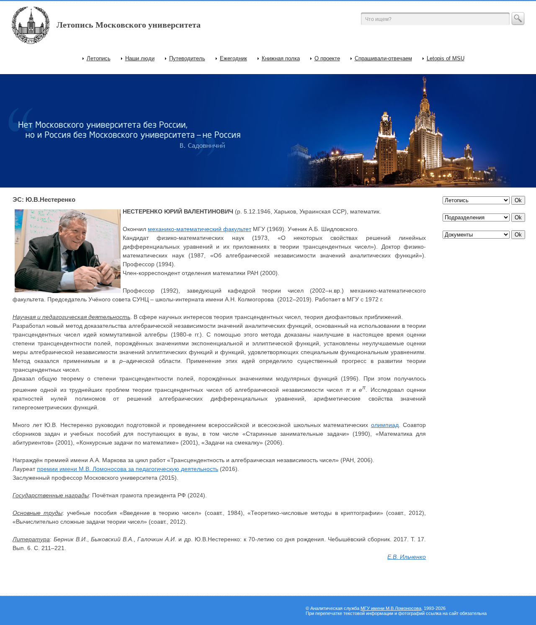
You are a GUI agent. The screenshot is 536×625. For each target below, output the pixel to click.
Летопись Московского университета (129, 24)
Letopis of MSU (445, 58)
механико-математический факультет (199, 229)
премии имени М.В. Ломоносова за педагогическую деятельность (127, 469)
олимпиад (385, 425)
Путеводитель (187, 58)
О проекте (327, 58)
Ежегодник (233, 58)
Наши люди (140, 58)
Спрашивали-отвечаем (383, 58)
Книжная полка (281, 58)
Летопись (99, 58)
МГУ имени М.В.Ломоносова (391, 608)
